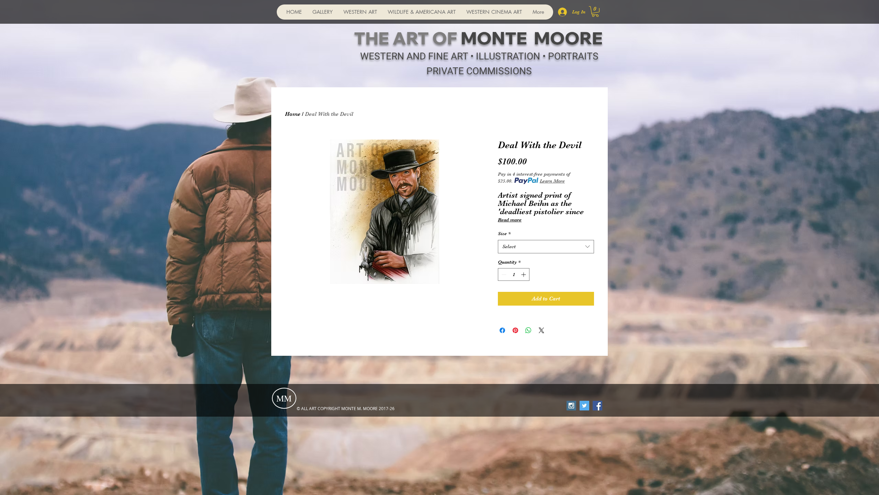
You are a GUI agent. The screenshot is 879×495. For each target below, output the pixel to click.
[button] (595, 11)
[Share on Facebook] (502, 330)
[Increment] (524, 274)
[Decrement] (503, 274)
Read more (510, 219)
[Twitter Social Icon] (584, 405)
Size (504, 233)
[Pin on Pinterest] (515, 330)
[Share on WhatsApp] (528, 330)
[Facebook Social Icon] (597, 405)
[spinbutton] (513, 274)
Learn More (552, 181)
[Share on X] (541, 330)
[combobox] (546, 246)
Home (292, 114)
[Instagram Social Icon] (571, 405)
